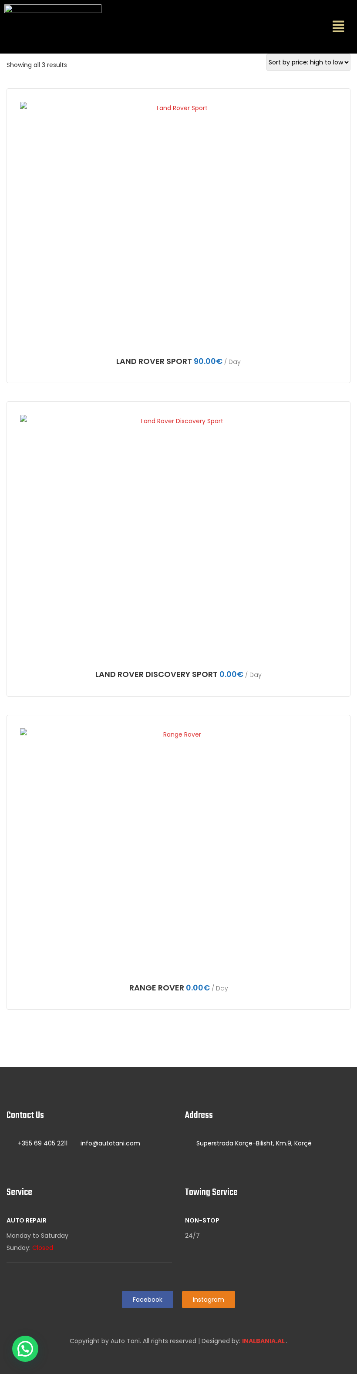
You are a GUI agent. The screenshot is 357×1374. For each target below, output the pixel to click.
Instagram (208, 1299)
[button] (338, 26)
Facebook (147, 1299)
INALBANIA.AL (264, 1341)
